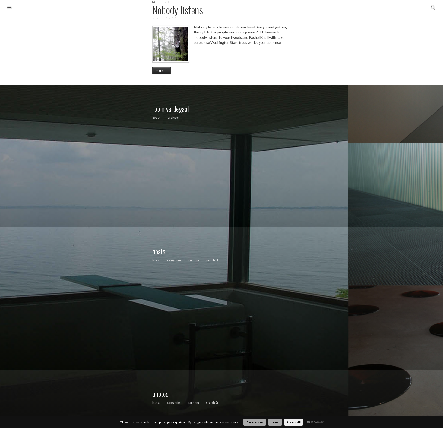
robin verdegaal (170, 108)
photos (160, 394)
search (211, 260)
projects (173, 117)
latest (156, 260)
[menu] (9, 6)
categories (174, 260)
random (193, 260)
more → (161, 70)
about (156, 117)
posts (158, 251)
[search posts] (432, 6)
